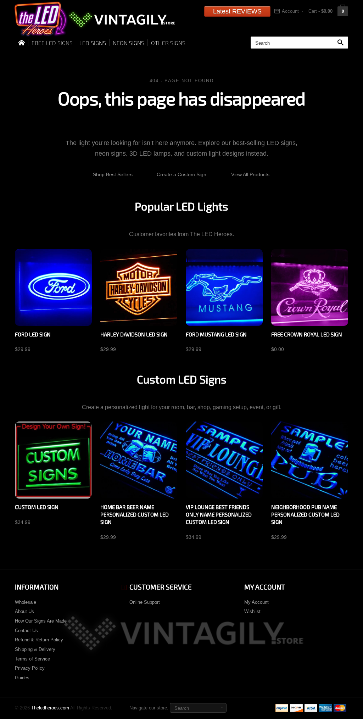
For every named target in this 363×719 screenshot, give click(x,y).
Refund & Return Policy (39, 639)
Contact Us (26, 630)
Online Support (144, 602)
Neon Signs (128, 42)
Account (290, 11)
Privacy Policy (30, 668)
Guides (22, 677)
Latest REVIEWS (237, 11)
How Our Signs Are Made (41, 621)
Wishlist (252, 611)
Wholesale (25, 602)
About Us (24, 611)
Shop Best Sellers (113, 174)
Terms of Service (32, 659)
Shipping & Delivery (35, 649)
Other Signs (168, 42)
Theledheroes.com (50, 707)
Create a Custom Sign (181, 174)
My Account (256, 602)
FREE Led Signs (52, 42)
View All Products (250, 174)
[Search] (342, 43)
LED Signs (92, 42)
